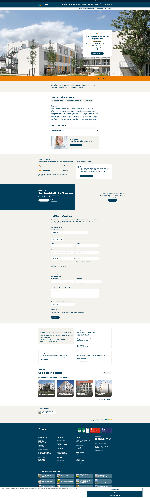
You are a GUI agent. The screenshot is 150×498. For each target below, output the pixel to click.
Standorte (64, 4)
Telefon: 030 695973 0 (97, 45)
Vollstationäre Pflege (42, 437)
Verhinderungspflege (42, 442)
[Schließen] (148, 492)
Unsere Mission (60, 447)
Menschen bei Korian (80, 461)
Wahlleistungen (79, 278)
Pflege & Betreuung (83, 8)
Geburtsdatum (79, 256)
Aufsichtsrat (59, 451)
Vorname (53, 243)
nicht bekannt (67, 267)
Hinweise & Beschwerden (62, 453)
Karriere (96, 4)
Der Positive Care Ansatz (62, 445)
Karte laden (112, 200)
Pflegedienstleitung (80, 451)
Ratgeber (78, 459)
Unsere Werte (60, 448)
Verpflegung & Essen (61, 439)
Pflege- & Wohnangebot (74, 4)
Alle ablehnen (115, 492)
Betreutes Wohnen (42, 451)
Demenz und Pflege (80, 460)
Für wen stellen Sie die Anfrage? (57, 229)
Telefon (77, 249)
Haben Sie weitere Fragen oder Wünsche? (60, 287)
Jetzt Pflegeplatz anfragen (62, 216)
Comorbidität (41, 445)
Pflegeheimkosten (42, 461)
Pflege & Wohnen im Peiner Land (44, 453)
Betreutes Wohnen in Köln (43, 452)
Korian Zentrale (79, 454)
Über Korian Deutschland (62, 444)
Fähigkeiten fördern (61, 437)
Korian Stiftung (60, 461)
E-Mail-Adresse (54, 249)
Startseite (78, 437)
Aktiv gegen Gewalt (61, 452)
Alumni (77, 442)
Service (77, 453)
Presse (58, 456)
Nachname (78, 243)
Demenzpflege (41, 441)
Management (60, 449)
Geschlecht (53, 256)
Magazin (90, 4)
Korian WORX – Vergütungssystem (83, 440)
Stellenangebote (79, 439)
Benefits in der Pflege (80, 441)
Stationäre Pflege (91, 8)
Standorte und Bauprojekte (62, 454)
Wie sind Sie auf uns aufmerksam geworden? (61, 301)
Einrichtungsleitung (80, 452)
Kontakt (110, 78)
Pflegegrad (53, 265)
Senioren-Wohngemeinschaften (45, 454)
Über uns (84, 4)
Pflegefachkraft (79, 448)
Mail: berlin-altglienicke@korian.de (97, 47)
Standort (105, 78)
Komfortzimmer (54, 278)
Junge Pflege (41, 444)
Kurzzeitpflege (41, 440)
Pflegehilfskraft (79, 449)
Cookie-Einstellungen (114, 489)
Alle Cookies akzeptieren (115, 495)
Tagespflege (41, 446)
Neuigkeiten (78, 463)
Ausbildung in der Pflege (81, 447)
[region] (75, 492)
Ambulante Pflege (42, 439)
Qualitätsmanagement (62, 440)
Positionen (59, 457)
